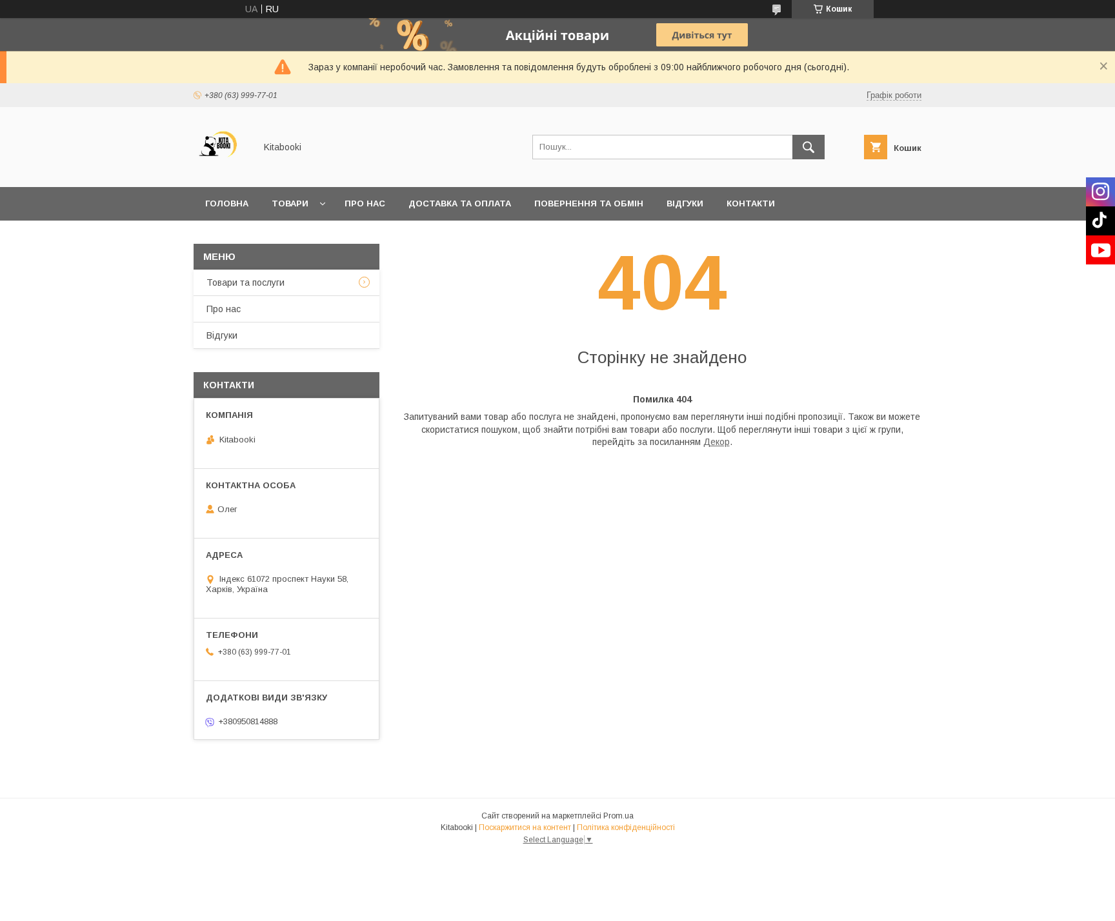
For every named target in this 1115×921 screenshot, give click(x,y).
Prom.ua (618, 815)
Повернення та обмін (588, 203)
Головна (226, 203)
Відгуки (685, 203)
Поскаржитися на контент (525, 827)
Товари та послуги (245, 282)
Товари (290, 203)
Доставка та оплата (459, 203)
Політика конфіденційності (626, 827)
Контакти (751, 203)
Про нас (365, 203)
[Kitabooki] (221, 170)
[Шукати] (808, 147)
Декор (716, 442)
